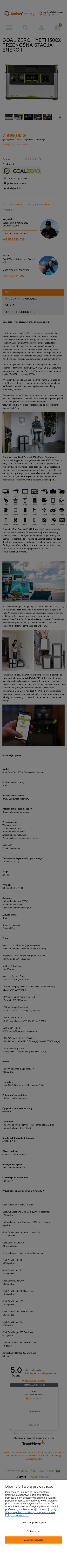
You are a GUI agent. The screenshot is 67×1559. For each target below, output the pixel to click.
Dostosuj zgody (33, 1531)
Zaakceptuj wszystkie (33, 1540)
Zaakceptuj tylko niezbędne (33, 1522)
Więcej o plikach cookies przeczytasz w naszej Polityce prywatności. (30, 1514)
